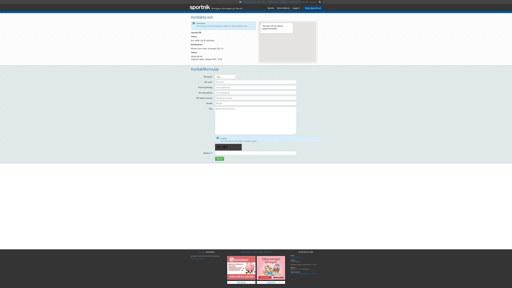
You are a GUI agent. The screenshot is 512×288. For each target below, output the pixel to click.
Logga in (296, 8)
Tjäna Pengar (273, 2)
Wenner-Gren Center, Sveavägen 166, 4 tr (304, 274)
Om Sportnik (293, 2)
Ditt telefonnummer (204, 98)
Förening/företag (205, 87)
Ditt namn (208, 82)
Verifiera (206, 153)
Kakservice (271, 282)
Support (284, 2)
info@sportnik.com (296, 257)
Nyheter (271, 8)
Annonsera (262, 2)
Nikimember (241, 282)
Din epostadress (205, 92)
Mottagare (208, 76)
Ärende (209, 103)
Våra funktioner (283, 8)
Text (210, 108)
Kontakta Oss (250, 2)
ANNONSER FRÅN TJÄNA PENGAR (256, 252)
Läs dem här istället (197, 258)
